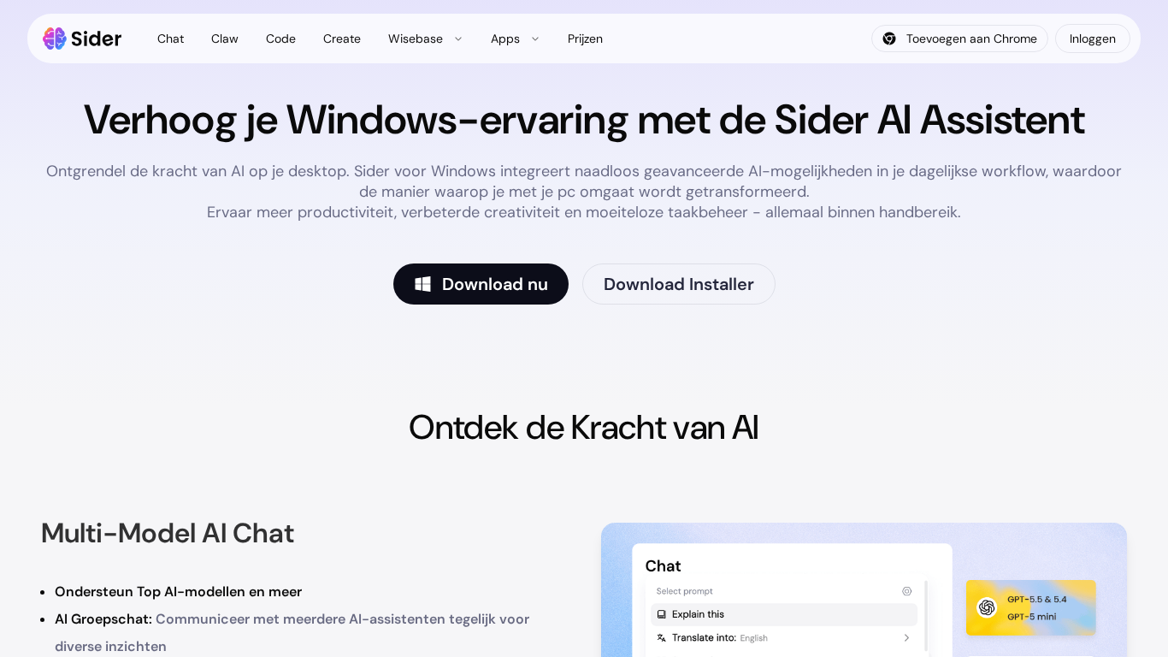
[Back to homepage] (82, 38)
